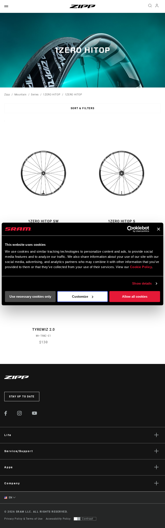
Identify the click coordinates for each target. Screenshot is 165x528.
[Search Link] (150, 6)
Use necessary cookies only (30, 296)
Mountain (20, 94)
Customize (80, 296)
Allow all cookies (134, 296)
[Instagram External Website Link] (19, 414)
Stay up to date (22, 396)
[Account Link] (157, 7)
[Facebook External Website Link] (5, 414)
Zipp (7, 94)
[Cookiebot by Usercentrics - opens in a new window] (130, 229)
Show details (142, 283)
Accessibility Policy (58, 518)
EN (10, 497)
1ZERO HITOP (51, 94)
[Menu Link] (6, 6)
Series (35, 94)
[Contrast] (77, 518)
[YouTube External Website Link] (34, 413)
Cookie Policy (141, 267)
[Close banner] (158, 229)
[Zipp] (82, 6)
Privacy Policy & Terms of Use (23, 518)
